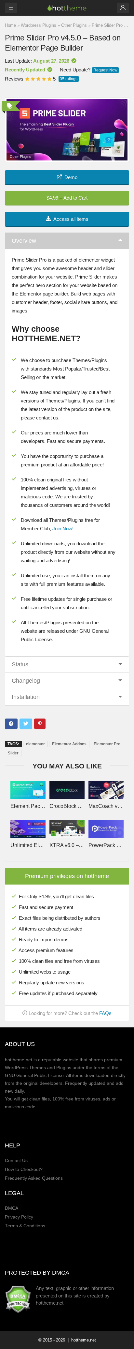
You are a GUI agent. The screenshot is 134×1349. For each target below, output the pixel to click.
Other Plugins (74, 25)
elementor (35, 744)
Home (10, 25)
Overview (24, 240)
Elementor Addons (69, 744)
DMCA (11, 1208)
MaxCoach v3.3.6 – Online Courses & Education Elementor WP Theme (105, 806)
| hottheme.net (81, 1340)
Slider (13, 753)
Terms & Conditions (25, 1225)
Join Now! (63, 528)
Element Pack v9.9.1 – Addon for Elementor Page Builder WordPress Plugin (27, 806)
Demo (70, 177)
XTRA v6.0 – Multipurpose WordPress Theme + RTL (66, 845)
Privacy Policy (19, 1217)
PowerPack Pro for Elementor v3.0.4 (105, 845)
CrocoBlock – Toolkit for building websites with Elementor (66, 806)
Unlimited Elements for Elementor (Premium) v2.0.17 (27, 845)
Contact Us (16, 1160)
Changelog (26, 680)
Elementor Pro (107, 744)
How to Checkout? (24, 1169)
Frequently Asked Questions (34, 1178)
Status (20, 664)
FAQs (105, 1013)
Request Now (105, 70)
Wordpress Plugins (38, 25)
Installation (26, 697)
